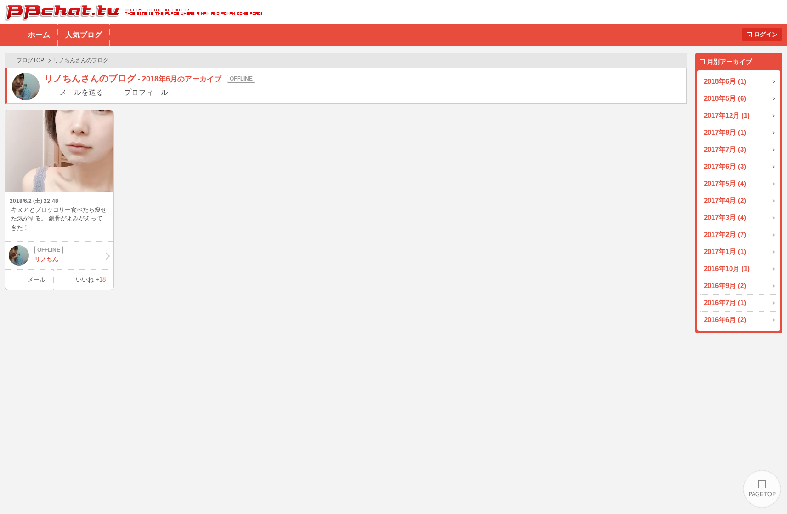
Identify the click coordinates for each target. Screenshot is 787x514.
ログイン (766, 34)
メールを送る (81, 92)
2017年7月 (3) (725, 149)
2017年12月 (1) (727, 115)
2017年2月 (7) (725, 234)
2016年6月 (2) (725, 319)
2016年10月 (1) (727, 268)
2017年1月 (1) (725, 251)
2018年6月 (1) (725, 81)
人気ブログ (83, 35)
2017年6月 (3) (725, 166)
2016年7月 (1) (725, 302)
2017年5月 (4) (725, 183)
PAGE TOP (761, 488)
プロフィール (146, 92)
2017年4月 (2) (725, 200)
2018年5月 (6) (725, 98)
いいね (91, 279)
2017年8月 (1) (725, 132)
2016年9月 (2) (725, 285)
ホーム (39, 35)
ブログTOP (30, 60)
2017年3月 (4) (725, 217)
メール (36, 279)
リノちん (46, 259)
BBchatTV (131, 12)
